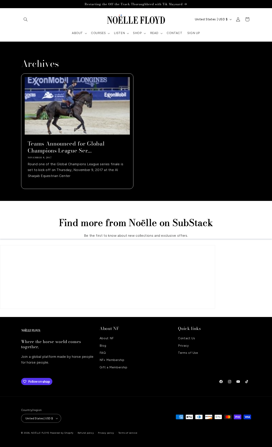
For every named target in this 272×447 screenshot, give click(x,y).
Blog (103, 345)
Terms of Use (188, 353)
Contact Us (186, 338)
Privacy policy (106, 432)
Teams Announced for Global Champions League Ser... (66, 147)
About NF (107, 338)
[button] (25, 19)
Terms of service (127, 432)
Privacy (183, 345)
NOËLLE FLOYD (40, 432)
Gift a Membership (113, 367)
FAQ (103, 353)
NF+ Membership (112, 360)
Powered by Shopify (61, 432)
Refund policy (86, 432)
